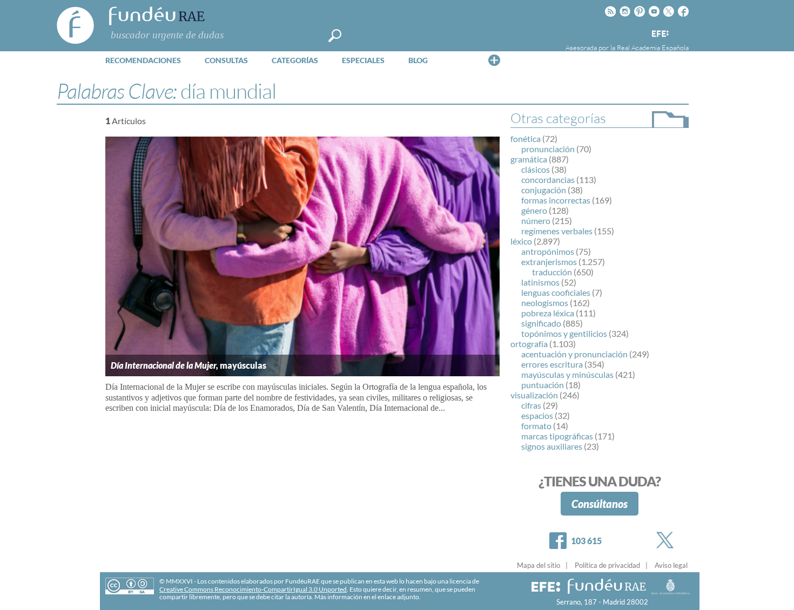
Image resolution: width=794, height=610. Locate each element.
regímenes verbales (557, 231)
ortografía (529, 343)
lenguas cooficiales (555, 292)
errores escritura (552, 364)
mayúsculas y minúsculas (567, 374)
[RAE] (682, 32)
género (534, 210)
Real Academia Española (653, 47)
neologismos (544, 302)
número (535, 220)
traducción (552, 272)
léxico (521, 241)
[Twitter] (667, 540)
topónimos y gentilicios (564, 333)
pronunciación (548, 149)
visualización (534, 395)
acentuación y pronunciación (574, 354)
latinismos (540, 282)
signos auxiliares (551, 446)
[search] (334, 36)
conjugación (543, 190)
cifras (531, 405)
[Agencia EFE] (659, 34)
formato (536, 426)
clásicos (535, 169)
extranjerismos (549, 261)
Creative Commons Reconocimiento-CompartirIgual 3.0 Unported (253, 589)
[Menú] (494, 60)
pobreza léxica (547, 313)
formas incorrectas (555, 200)
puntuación (542, 384)
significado (541, 323)
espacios (537, 415)
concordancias (548, 179)
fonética (525, 138)
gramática (528, 159)
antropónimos (547, 251)
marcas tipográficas (557, 436)
